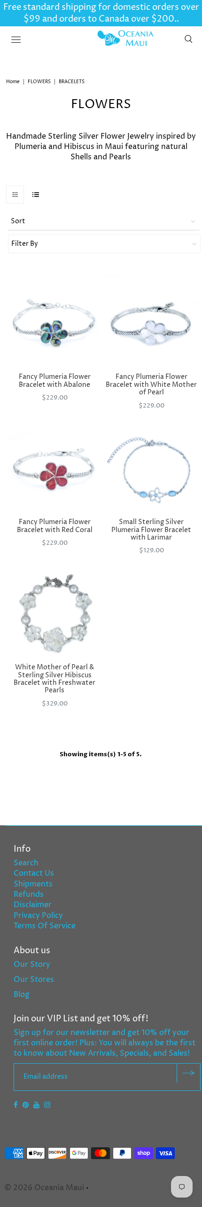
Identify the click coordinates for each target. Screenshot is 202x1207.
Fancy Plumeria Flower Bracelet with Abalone (55, 380)
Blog (22, 994)
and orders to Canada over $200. (108, 19)
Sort (18, 221)
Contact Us (34, 873)
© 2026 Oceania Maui (44, 1188)
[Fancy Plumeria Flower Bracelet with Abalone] (54, 322)
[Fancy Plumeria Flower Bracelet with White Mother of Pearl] (151, 322)
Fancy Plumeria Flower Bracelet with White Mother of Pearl (151, 384)
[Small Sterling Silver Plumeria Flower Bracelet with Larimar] (151, 467)
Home (13, 81)
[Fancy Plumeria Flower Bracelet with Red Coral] (54, 467)
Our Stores (34, 979)
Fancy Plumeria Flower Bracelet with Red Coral (55, 525)
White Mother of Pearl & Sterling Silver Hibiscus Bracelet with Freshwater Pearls (54, 679)
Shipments (33, 884)
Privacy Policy (38, 915)
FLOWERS (39, 81)
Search (26, 863)
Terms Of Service (45, 926)
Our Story (32, 964)
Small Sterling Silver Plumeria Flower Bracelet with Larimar (151, 529)
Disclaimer (33, 905)
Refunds (29, 894)
